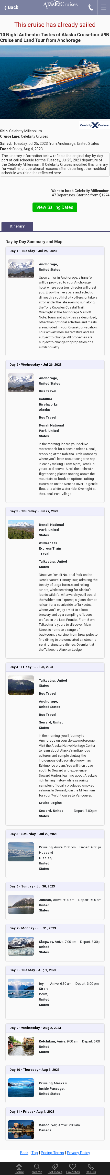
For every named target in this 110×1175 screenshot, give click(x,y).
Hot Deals (55, 1172)
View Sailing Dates (54, 207)
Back (11, 7)
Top (34, 1152)
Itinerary (17, 226)
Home (19, 1172)
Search (37, 1172)
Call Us (91, 1172)
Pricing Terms (52, 1152)
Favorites (73, 1172)
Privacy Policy (78, 1152)
